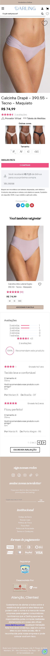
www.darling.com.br (15, 625)
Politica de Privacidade (25, 528)
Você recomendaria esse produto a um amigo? (21, 385)
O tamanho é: (10, 378)
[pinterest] (32, 205)
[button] (13, 151)
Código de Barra (25, 517)
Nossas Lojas (25, 520)
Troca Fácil (25, 526)
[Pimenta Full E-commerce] (20, 588)
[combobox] (22, 13)
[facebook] (18, 205)
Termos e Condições (25, 531)
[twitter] (23, 205)
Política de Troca (25, 523)
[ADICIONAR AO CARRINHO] (25, 165)
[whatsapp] (27, 205)
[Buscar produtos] (42, 13)
